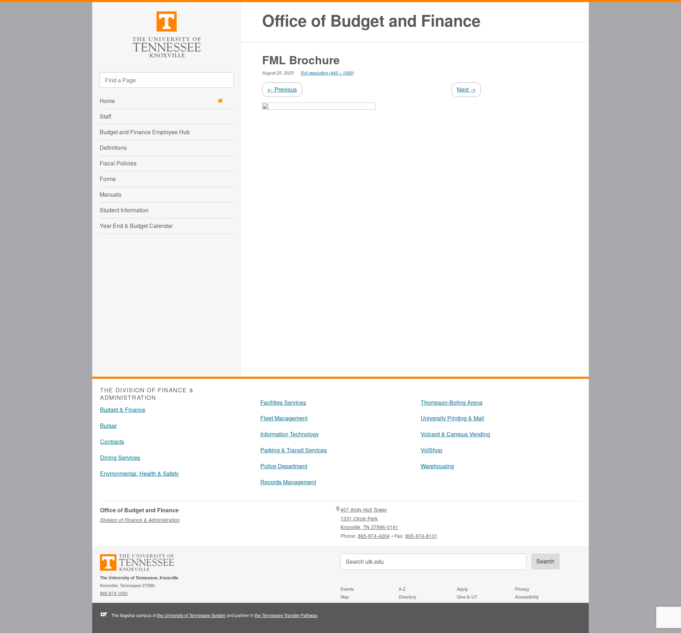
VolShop (431, 450)
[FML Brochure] (319, 230)
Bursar (108, 425)
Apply (462, 589)
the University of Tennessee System (191, 615)
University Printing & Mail (452, 418)
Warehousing (437, 466)
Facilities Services (283, 402)
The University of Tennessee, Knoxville (166, 33)
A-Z (402, 589)
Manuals (110, 194)
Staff (105, 116)
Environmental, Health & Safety (139, 473)
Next (466, 89)
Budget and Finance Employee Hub (145, 132)
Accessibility (527, 597)
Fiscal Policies (118, 163)
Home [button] (107, 101)
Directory (407, 597)
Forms (108, 179)
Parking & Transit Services (293, 450)
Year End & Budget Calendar (136, 226)
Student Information (124, 210)
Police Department (283, 466)
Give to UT (467, 597)
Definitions (113, 147)
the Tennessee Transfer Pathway (286, 615)
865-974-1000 (114, 593)
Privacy (522, 589)
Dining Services (120, 457)
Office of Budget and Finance (371, 20)
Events (347, 589)
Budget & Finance (122, 409)
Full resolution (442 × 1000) (327, 73)
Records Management (288, 482)
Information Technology (289, 434)
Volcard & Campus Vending (455, 434)
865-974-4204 (374, 535)
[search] (167, 80)
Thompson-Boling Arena (451, 402)
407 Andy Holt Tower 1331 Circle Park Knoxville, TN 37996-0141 (369, 518)
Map (344, 597)
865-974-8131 (421, 535)
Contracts (112, 441)
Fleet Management (284, 418)
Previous (282, 89)
